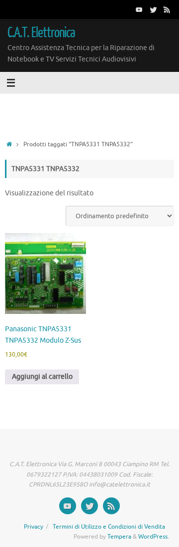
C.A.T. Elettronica (41, 33)
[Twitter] (153, 9)
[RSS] (167, 9)
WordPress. (153, 537)
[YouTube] (139, 9)
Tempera (119, 537)
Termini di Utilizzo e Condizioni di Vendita (109, 527)
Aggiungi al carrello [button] (42, 376)
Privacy (33, 527)
